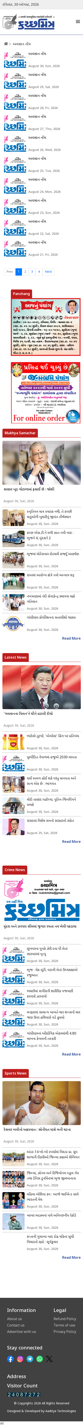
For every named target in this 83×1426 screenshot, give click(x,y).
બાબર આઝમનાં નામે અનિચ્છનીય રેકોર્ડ (51, 1216)
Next (48, 272)
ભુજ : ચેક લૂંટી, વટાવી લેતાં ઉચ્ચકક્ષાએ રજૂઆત (52, 973)
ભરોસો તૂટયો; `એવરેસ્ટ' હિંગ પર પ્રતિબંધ (53, 736)
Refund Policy (65, 1318)
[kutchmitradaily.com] (23, 1394)
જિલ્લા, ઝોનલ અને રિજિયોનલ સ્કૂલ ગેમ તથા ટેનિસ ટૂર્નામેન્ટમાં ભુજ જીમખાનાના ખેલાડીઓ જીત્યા (53, 1176)
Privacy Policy (65, 1331)
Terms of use (64, 1325)
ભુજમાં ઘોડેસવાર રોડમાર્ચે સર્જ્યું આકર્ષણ (53, 554)
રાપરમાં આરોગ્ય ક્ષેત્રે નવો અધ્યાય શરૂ (50, 575)
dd (2, 1424)
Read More (71, 639)
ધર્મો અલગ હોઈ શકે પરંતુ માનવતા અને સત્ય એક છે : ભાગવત (51, 781)
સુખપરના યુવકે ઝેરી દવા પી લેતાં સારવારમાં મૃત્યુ (47, 952)
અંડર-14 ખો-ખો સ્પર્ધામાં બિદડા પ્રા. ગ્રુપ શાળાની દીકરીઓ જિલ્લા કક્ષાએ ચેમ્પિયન (53, 1155)
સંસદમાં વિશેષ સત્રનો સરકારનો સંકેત (50, 821)
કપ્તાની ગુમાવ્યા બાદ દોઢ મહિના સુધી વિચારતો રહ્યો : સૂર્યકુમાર (50, 1240)
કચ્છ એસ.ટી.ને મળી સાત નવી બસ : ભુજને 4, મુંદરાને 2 (50, 536)
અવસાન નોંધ (22, 44)
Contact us (16, 1325)
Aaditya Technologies (60, 1411)
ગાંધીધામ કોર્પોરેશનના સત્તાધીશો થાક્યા (51, 618)
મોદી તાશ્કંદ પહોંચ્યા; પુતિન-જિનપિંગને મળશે (51, 803)
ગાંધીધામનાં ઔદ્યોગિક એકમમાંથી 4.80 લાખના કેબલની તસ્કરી (51, 1036)
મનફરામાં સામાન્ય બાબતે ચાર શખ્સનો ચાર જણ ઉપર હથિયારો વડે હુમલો (53, 1015)
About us (14, 1318)
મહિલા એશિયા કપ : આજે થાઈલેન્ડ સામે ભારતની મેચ (53, 1197)
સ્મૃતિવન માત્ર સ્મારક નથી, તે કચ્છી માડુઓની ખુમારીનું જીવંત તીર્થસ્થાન (49, 515)
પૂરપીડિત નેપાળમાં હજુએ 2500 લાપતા (52, 757)
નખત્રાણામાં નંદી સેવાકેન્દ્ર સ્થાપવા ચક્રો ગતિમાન (51, 599)
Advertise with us (21, 1331)
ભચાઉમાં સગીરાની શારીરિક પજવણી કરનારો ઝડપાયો (50, 994)
